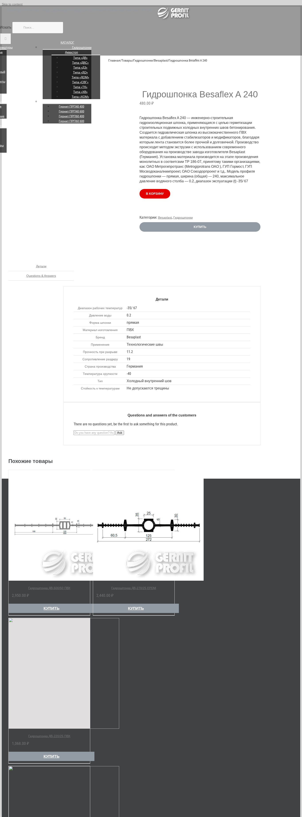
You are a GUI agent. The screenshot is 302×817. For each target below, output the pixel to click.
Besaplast (165, 217)
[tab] (41, 266)
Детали (41, 266)
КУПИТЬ (200, 227)
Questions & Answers (41, 275)
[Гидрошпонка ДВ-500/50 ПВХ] (49, 525)
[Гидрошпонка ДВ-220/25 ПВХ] (49, 673)
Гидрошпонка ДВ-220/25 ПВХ (49, 736)
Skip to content (12, 4)
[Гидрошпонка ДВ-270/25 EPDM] (133, 525)
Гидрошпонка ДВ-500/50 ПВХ (49, 588)
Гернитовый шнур (82, 101)
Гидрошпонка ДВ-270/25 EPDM (133, 588)
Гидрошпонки (82, 47)
